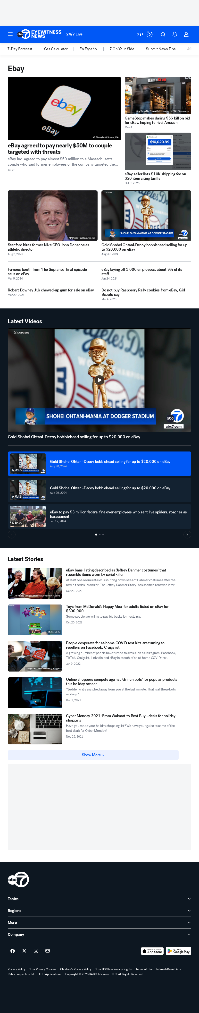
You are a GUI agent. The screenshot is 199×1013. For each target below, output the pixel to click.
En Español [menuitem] (89, 49)
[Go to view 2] (99, 534)
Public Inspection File (21, 974)
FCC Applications (50, 974)
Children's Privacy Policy (75, 969)
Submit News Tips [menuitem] (160, 49)
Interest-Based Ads (168, 969)
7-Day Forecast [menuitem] (19, 49)
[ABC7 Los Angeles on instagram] (36, 951)
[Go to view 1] (96, 535)
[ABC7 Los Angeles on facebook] (12, 951)
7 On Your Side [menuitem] (121, 49)
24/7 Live (74, 34)
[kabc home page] (18, 879)
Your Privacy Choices (42, 969)
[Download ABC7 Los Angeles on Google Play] (178, 951)
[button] (10, 34)
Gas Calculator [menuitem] (56, 49)
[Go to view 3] (103, 534)
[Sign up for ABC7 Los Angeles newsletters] (47, 951)
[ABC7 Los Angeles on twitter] (24, 951)
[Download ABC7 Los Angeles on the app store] (152, 951)
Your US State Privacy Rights (113, 969)
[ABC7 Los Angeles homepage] (39, 34)
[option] (25, 49)
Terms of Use (144, 969)
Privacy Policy (16, 969)
